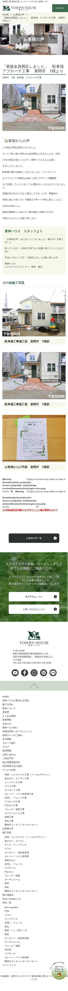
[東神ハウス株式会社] (14, 8)
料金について (9, 708)
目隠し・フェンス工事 (16, 797)
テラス (8, 848)
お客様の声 (7, 828)
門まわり (9, 872)
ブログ (5, 747)
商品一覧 (6, 902)
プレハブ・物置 (12, 875)
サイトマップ (9, 965)
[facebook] (24, 672)
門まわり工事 (11, 805)
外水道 (8, 949)
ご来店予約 (7, 758)
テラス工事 (10, 786)
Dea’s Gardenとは (11, 899)
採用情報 (6, 750)
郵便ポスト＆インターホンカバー (21, 824)
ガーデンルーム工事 (15, 813)
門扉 (7, 911)
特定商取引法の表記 (12, 766)
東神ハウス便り (10, 727)
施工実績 (6, 832)
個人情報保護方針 (11, 762)
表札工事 (9, 821)
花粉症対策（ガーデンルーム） (17, 731)
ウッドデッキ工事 (13, 782)
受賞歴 (5, 712)
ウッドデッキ (11, 919)
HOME (5, 696)
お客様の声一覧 (34, 538)
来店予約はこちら (34, 596)
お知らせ (6, 723)
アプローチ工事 (12, 801)
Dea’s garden (11, 907)
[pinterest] (43, 672)
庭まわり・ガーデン (15, 841)
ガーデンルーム (12, 879)
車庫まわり (10, 860)
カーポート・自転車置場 (17, 852)
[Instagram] (34, 672)
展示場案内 (7, 895)
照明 (7, 883)
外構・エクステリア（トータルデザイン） (26, 837)
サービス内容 (9, 770)
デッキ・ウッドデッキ (16, 844)
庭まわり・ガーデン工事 (17, 778)
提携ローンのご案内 (12, 735)
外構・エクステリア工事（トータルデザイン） (28, 774)
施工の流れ (7, 704)
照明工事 (9, 817)
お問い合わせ (9, 754)
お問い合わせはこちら (34, 609)
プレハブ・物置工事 (15, 809)
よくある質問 (9, 716)
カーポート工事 (12, 790)
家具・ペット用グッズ (16, 930)
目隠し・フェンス (13, 864)
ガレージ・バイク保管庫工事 (19, 794)
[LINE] (53, 672)
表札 (7, 887)
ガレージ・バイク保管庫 (17, 856)
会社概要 (6, 739)
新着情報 (6, 719)
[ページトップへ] (34, 685)
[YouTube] (15, 672)
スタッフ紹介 (9, 743)
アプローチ (10, 868)
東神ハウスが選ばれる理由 (15, 700)
